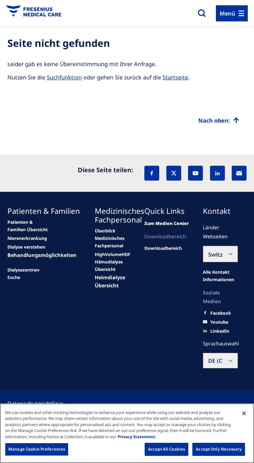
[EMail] (239, 173)
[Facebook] (151, 173)
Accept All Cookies (166, 449)
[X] (173, 173)
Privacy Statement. (137, 436)
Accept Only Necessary (219, 449)
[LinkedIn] (217, 173)
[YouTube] (195, 173)
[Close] (244, 413)
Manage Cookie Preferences (36, 449)
